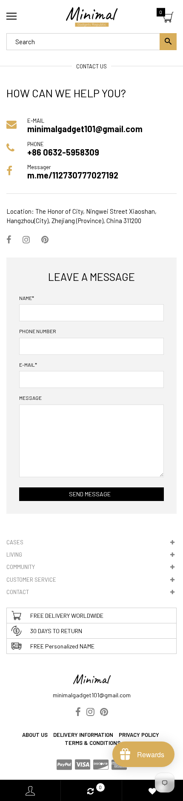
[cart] (168, 18)
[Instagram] (26, 239)
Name (26, 298)
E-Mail (28, 365)
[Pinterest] (45, 239)
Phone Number (37, 331)
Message (30, 398)
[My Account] (30, 790)
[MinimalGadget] (91, 16)
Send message (90, 494)
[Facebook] (8, 239)
